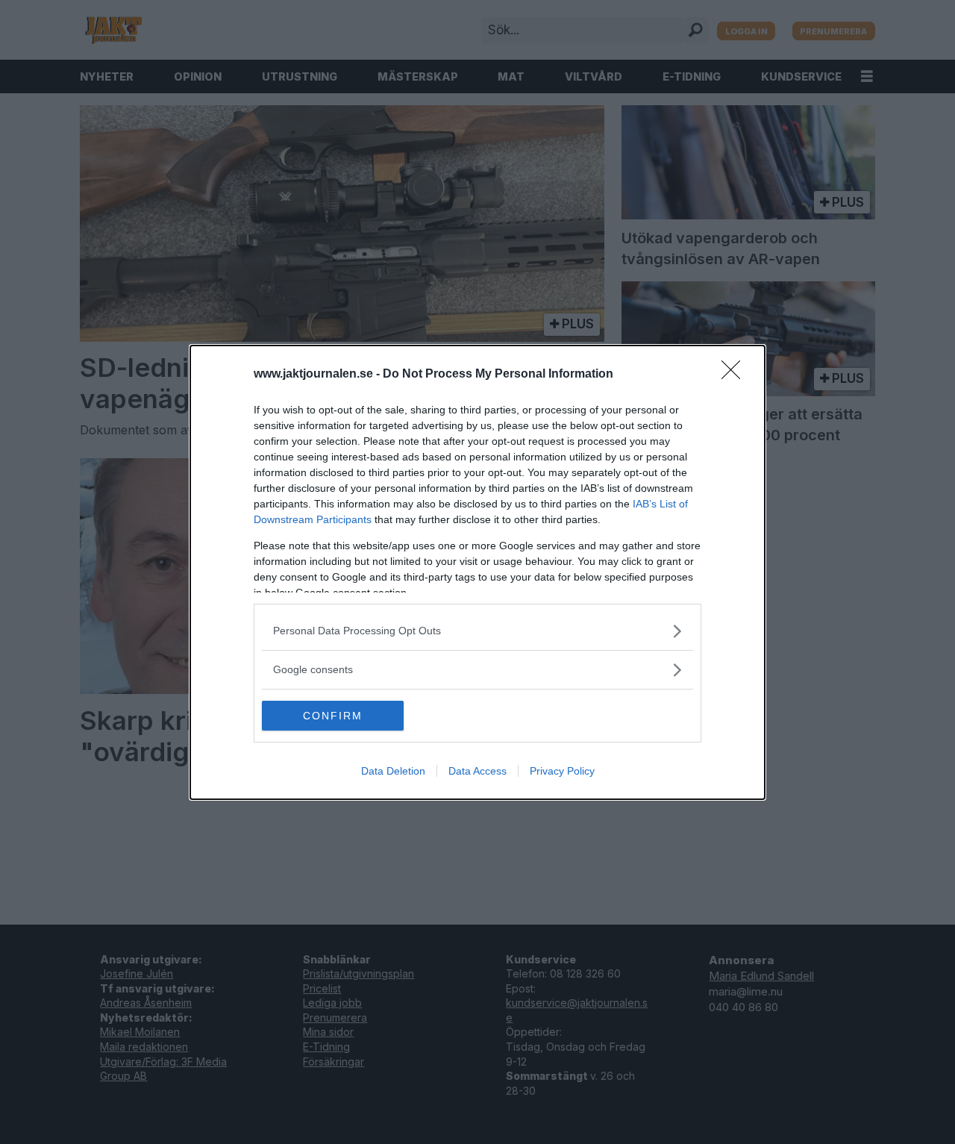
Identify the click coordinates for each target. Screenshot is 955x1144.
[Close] (735, 374)
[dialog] (477, 572)
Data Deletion (393, 771)
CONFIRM (333, 716)
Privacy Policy (562, 771)
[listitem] (477, 631)
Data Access (477, 771)
